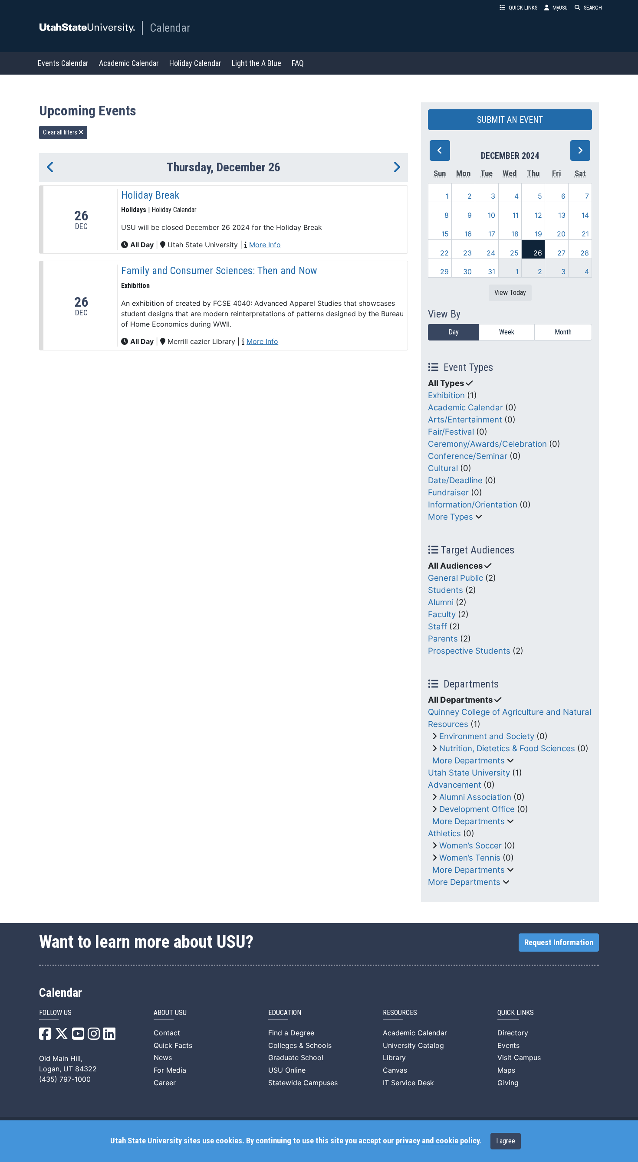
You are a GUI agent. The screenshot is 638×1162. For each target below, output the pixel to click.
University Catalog (413, 1045)
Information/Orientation (472, 505)
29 (444, 271)
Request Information (558, 942)
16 (468, 233)
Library (394, 1057)
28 (584, 253)
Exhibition (446, 395)
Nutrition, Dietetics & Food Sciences (507, 748)
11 (516, 215)
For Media (170, 1070)
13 (562, 215)
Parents (443, 639)
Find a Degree (291, 1032)
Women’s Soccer (470, 846)
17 (491, 233)
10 (491, 215)
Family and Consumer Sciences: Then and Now (219, 271)
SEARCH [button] (593, 7)
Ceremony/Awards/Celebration (487, 444)
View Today (510, 292)
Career (165, 1082)
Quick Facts (173, 1045)
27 (561, 253)
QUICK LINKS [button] (523, 7)
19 (538, 233)
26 (537, 253)
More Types (450, 517)
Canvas (395, 1070)
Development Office (477, 809)
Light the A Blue (256, 63)
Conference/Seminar (467, 456)
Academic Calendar (129, 63)
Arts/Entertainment (465, 420)
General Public (455, 578)
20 (561, 233)
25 (514, 253)
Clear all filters (61, 132)
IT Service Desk (408, 1082)
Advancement (454, 785)
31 (491, 271)
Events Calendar (63, 63)
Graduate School (295, 1057)
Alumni (441, 602)
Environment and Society (486, 736)
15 (445, 233)
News (163, 1057)
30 (467, 271)
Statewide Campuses (303, 1082)
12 (538, 215)
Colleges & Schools (300, 1045)
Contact (167, 1032)
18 (515, 233)
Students (445, 590)
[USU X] (62, 1036)
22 (444, 253)
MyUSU (560, 7)
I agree (505, 1141)
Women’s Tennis (469, 858)
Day (453, 332)
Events (508, 1045)
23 (467, 253)
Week (506, 332)
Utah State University (469, 773)
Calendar (170, 27)
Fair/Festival (451, 432)
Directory (512, 1032)
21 (585, 233)
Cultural (443, 468)
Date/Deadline (455, 480)
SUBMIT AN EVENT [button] (510, 120)
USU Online (287, 1070)
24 (491, 253)
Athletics (444, 833)
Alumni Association (475, 797)
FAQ (298, 63)
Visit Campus (519, 1057)
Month (563, 332)
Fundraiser (448, 493)
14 (585, 215)
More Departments (468, 761)
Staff (437, 627)
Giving (508, 1082)
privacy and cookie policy (437, 1141)
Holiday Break (150, 195)
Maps (506, 1070)
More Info (265, 244)
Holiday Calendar (195, 63)
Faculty (442, 614)
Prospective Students (469, 651)
